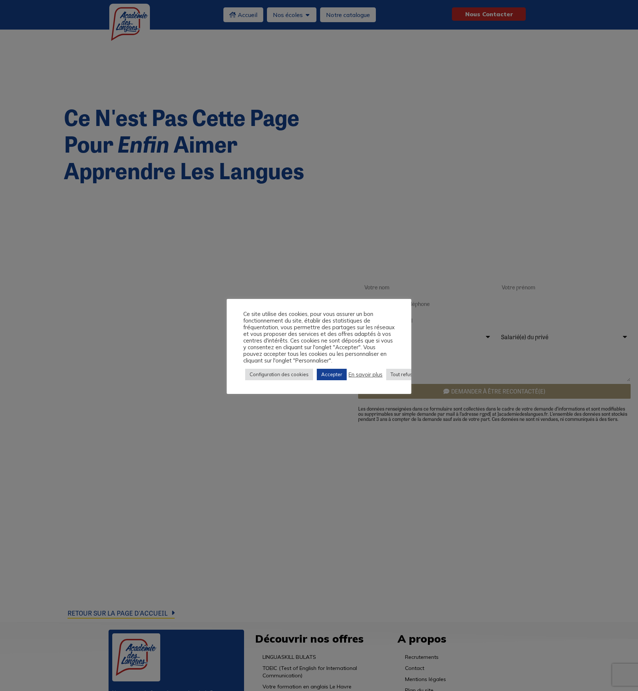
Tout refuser (404, 374)
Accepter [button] (331, 374)
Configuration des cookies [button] (279, 374)
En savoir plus (366, 374)
